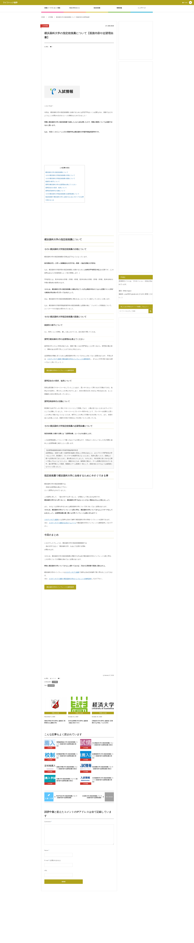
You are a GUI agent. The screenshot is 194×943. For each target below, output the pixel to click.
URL (45, 870)
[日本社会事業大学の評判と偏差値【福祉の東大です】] (79, 704)
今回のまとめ (49, 200)
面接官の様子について (52, 181)
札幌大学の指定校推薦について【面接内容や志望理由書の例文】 (66, 779)
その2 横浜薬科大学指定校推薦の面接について (60, 178)
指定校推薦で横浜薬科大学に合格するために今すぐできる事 (64, 197)
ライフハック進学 (10, 3)
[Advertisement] (79, 66)
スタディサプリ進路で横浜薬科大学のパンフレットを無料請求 (68, 359)
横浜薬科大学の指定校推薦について (56, 172)
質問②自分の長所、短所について (56, 187)
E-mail (46, 860)
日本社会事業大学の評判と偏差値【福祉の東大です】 (78, 722)
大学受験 (45, 26)
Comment (47, 821)
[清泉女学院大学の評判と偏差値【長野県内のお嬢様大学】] (55, 704)
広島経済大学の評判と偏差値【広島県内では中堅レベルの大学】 (102, 722)
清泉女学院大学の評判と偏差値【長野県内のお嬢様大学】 (54, 722)
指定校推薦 (51, 685)
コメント (53, 678)
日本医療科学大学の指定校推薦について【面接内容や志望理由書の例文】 (102, 779)
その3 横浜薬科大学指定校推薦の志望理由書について (62, 194)
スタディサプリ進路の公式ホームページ (62, 523)
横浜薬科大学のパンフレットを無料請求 (60, 370)
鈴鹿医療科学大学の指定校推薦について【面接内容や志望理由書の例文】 (102, 756)
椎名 (47, 46)
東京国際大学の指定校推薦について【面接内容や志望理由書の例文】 (102, 768)
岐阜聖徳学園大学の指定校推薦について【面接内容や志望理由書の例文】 (66, 756)
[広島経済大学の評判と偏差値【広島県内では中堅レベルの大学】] (103, 704)
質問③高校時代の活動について (55, 190)
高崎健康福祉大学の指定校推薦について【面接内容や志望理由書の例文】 (66, 744)
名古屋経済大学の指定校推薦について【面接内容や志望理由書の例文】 (102, 744)
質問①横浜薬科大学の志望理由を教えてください (61, 184)
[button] (190, 2)
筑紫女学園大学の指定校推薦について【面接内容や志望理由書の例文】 (66, 768)
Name (46, 850)
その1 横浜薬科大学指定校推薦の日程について (60, 175)
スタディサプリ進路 (51, 519)
